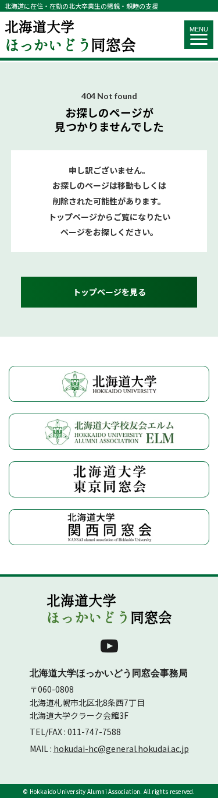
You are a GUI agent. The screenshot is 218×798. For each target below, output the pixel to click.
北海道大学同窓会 (109, 609)
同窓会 (70, 34)
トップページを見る (109, 292)
